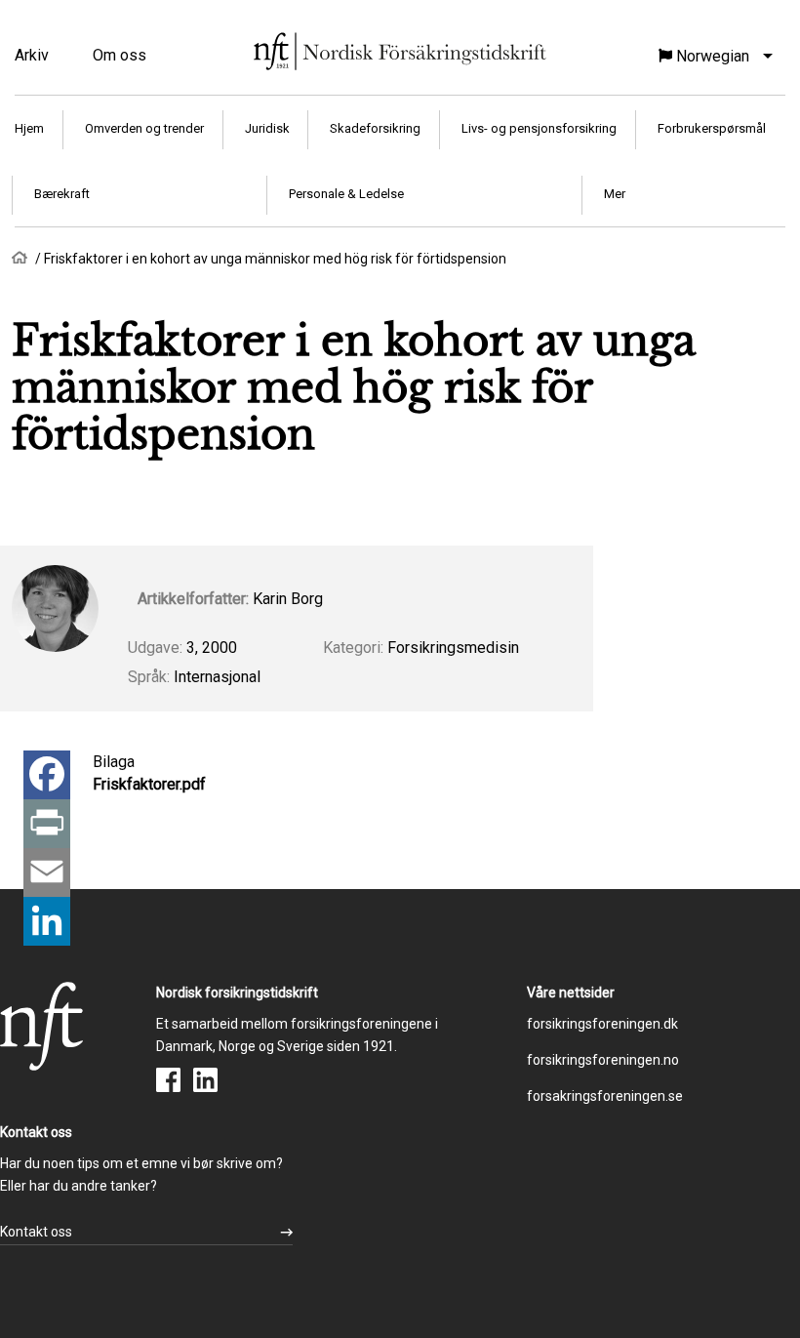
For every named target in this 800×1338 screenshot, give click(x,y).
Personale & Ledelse (346, 193)
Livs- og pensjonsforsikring (539, 128)
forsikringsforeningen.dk (602, 1024)
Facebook (168, 1080)
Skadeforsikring (375, 128)
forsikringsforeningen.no (603, 1060)
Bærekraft (62, 193)
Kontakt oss (36, 1231)
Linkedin (205, 1080)
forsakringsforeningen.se (605, 1096)
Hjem (29, 128)
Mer (614, 193)
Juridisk (267, 128)
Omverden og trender (144, 128)
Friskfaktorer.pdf (149, 784)
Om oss (119, 55)
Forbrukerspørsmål (712, 128)
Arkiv (32, 55)
